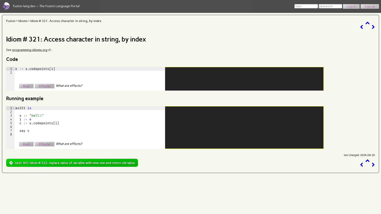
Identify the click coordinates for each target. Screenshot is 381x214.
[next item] (373, 27)
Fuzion (10, 21)
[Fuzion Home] (6, 9)
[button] (13, 108)
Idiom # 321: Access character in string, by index (65, 21)
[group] (10, 79)
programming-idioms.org (29, 50)
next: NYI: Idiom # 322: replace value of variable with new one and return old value (75, 163)
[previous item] (361, 27)
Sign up (370, 6)
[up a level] (367, 23)
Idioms (23, 21)
